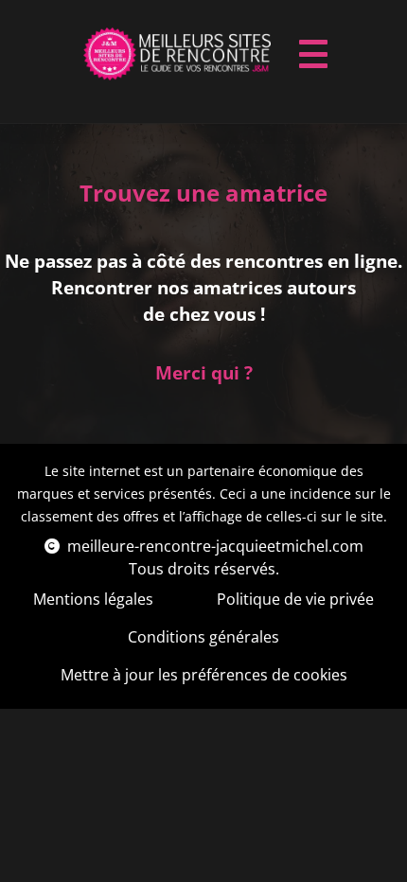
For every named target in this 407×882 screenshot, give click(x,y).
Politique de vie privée (295, 599)
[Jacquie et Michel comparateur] (177, 54)
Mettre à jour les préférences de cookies (204, 674)
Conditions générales (203, 636)
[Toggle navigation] (313, 54)
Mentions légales (93, 599)
